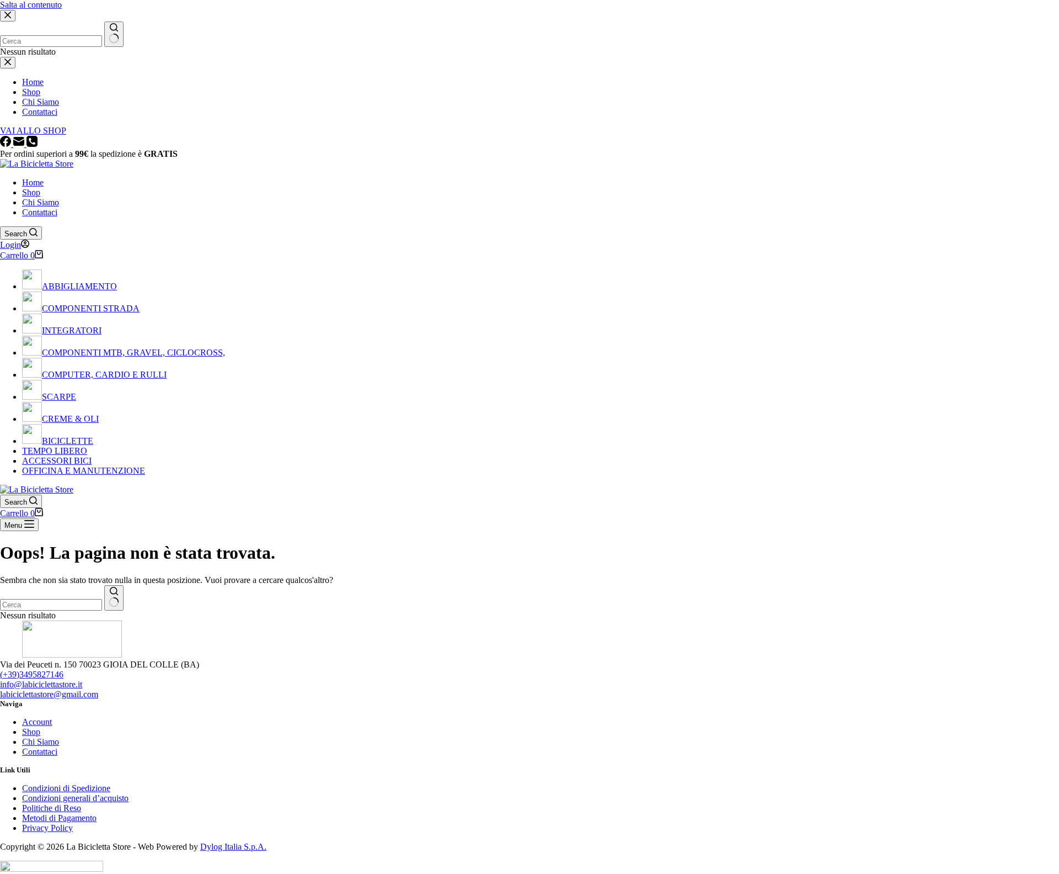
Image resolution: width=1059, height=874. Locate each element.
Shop (31, 192)
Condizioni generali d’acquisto (75, 798)
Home (33, 182)
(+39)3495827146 (31, 674)
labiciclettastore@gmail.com (49, 694)
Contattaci (39, 212)
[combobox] (51, 605)
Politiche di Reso (51, 808)
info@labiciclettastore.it (41, 684)
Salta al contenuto (31, 4)
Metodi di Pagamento (59, 818)
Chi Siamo (40, 202)
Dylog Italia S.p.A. (233, 846)
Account (37, 722)
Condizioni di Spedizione (66, 788)
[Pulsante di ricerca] (114, 598)
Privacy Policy (47, 828)
